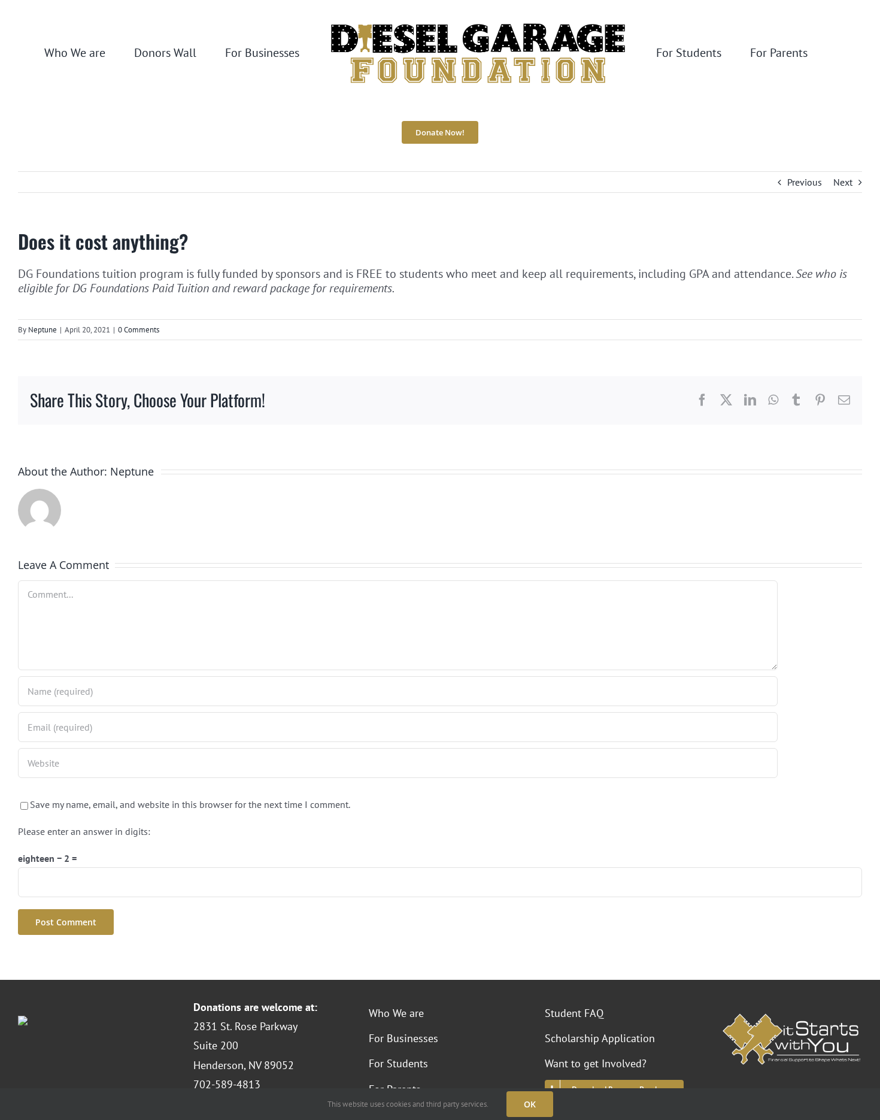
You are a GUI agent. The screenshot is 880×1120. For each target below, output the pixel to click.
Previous (804, 182)
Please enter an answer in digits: (84, 831)
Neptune (42, 330)
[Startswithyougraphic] (791, 1016)
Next (842, 182)
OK (530, 1104)
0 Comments (138, 330)
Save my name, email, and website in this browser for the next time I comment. (190, 804)
